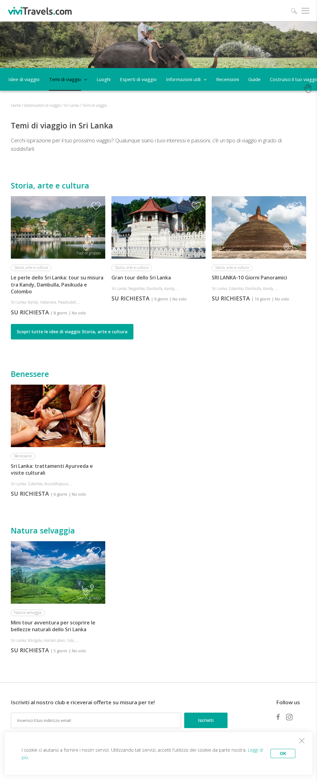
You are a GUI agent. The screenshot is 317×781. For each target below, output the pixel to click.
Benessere (30, 374)
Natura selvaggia (43, 530)
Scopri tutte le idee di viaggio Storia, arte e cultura (72, 331)
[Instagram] (289, 717)
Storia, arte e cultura (50, 185)
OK (283, 753)
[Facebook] (278, 717)
